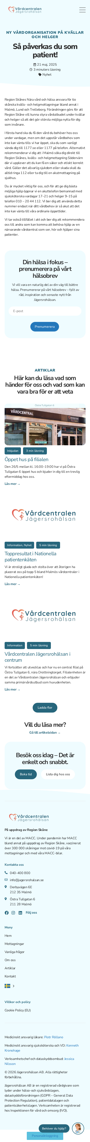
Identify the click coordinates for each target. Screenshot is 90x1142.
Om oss (10, 960)
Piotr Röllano (53, 1037)
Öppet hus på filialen (27, 459)
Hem (8, 935)
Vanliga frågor (15, 952)
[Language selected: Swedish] (10, 986)
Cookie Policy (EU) (18, 1010)
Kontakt (10, 976)
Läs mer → (13, 484)
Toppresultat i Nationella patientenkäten (31, 556)
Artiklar (10, 968)
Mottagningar (14, 944)
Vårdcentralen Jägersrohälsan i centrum (37, 657)
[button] (13, 450)
